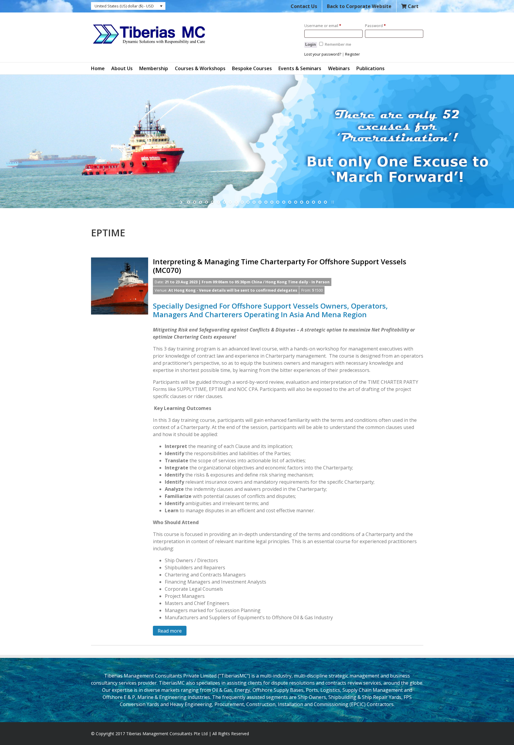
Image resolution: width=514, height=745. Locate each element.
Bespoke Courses (252, 68)
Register (352, 54)
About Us (122, 68)
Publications (370, 68)
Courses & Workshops (200, 68)
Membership (153, 68)
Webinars (339, 68)
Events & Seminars (299, 68)
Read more (170, 631)
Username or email (322, 25)
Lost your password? (322, 54)
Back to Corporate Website (359, 6)
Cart (413, 6)
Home (98, 68)
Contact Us (304, 6)
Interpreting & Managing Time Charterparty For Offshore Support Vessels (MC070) (279, 266)
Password (375, 25)
